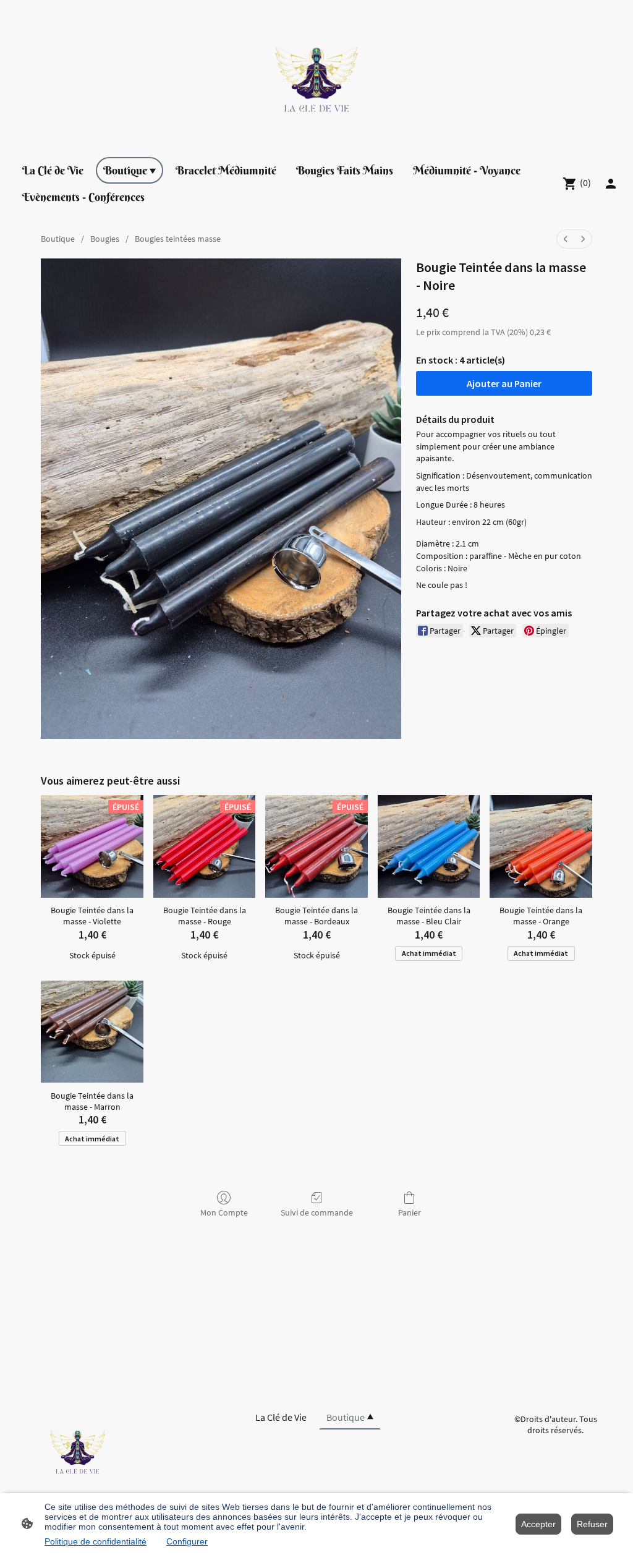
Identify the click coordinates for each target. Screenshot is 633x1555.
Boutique (58, 238)
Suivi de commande (317, 1212)
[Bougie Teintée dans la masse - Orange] (541, 846)
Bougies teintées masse (178, 238)
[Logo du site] (316, 73)
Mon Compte (224, 1212)
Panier (409, 1212)
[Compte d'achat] (610, 183)
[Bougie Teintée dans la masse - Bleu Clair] (429, 846)
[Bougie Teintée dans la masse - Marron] (92, 1032)
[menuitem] (565, 239)
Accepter (538, 1524)
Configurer (187, 1541)
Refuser (592, 1524)
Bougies (104, 238)
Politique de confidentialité (96, 1541)
